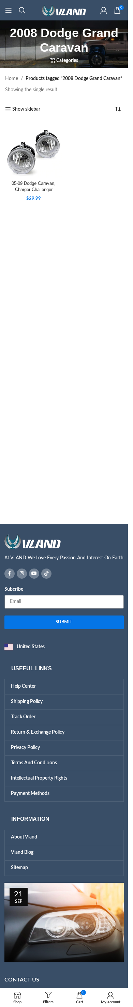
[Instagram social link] (22, 574)
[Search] (22, 10)
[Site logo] (64, 10)
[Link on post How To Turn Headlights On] (64, 922)
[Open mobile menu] (8, 10)
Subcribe (13, 589)
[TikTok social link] (46, 574)
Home (11, 78)
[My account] (103, 10)
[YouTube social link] (34, 574)
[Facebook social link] (9, 574)
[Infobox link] (64, 548)
